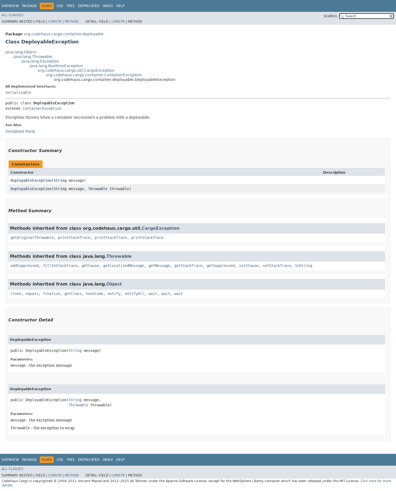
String (60, 180)
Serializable (18, 92)
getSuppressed (221, 265)
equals (32, 293)
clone (16, 293)
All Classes (12, 15)
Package (29, 6)
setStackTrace (277, 265)
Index (108, 6)
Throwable (97, 189)
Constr (54, 21)
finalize (51, 293)
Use (60, 6)
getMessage (159, 265)
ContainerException (42, 108)
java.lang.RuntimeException (56, 66)
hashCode (94, 293)
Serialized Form (20, 131)
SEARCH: (331, 16)
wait (152, 293)
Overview (10, 6)
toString (303, 265)
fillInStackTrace (60, 265)
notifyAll (134, 293)
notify (113, 293)
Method (72, 21)
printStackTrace (74, 237)
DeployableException (31, 180)
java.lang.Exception (40, 61)
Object (114, 284)
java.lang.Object (20, 52)
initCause (248, 265)
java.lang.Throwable (32, 56)
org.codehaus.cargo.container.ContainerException (94, 75)
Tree (71, 6)
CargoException (160, 228)
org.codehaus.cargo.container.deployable (64, 34)
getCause (90, 265)
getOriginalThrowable (32, 237)
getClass (73, 293)
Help (120, 6)
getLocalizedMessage (123, 265)
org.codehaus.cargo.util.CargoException (76, 70)
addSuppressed (25, 265)
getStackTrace (188, 265)
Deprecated (88, 6)
